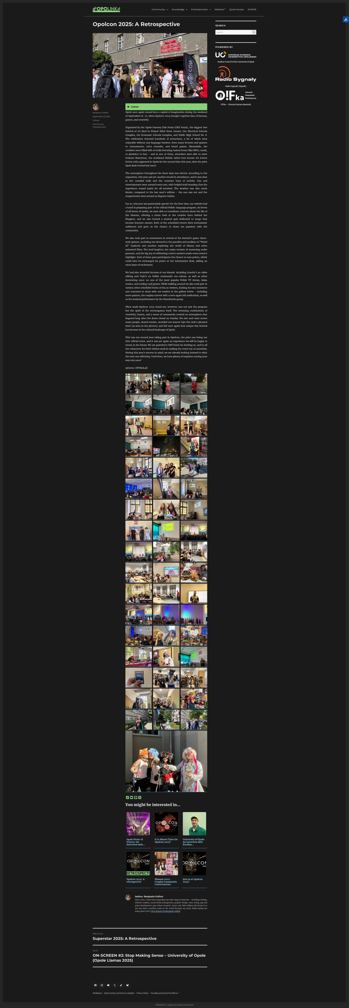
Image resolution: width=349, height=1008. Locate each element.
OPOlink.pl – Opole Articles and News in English (113, 993)
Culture (96, 120)
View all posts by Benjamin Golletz (165, 911)
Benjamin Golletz (100, 113)
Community (158, 9)
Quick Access (236, 9)
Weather (219, 9)
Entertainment (199, 9)
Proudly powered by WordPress (164, 993)
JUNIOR (252, 9)
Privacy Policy (142, 993)
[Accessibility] (346, 19)
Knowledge (178, 9)
